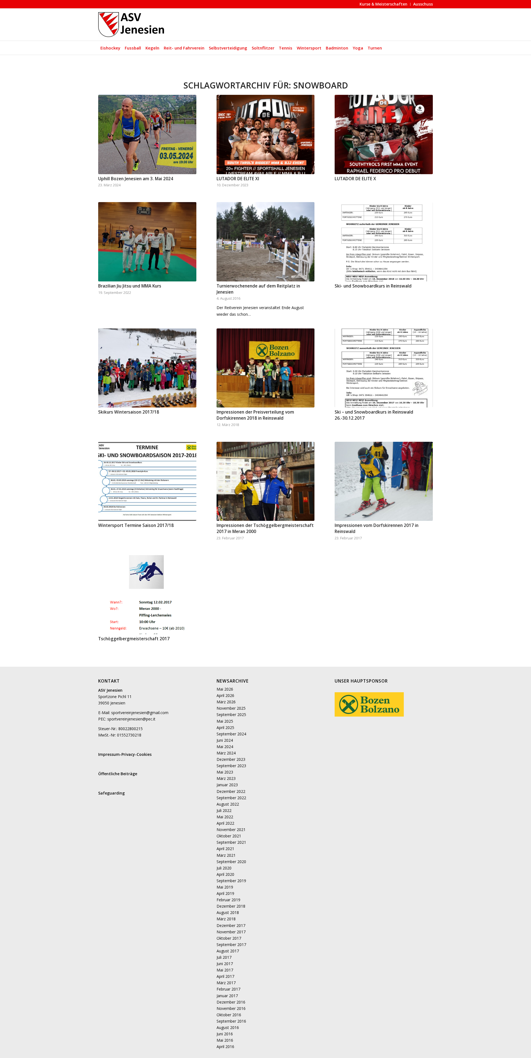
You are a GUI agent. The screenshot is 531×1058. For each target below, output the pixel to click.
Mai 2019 (225, 887)
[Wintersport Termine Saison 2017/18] (147, 481)
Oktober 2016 (229, 1014)
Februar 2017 (228, 989)
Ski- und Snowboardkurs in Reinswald (373, 286)
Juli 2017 (224, 957)
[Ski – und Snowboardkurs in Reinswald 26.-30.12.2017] (384, 368)
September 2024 (231, 733)
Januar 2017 (227, 995)
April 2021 (225, 848)
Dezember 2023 (231, 759)
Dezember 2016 (231, 1002)
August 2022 (228, 804)
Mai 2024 (225, 746)
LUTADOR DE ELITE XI (238, 179)
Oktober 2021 (229, 835)
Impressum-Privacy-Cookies (125, 754)
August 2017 (228, 950)
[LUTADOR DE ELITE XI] (266, 134)
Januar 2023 (227, 784)
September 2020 (231, 861)
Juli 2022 (224, 810)
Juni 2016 (225, 1033)
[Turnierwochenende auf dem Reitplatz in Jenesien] (266, 241)
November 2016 (231, 1008)
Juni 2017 (225, 963)
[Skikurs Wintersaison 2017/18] (147, 368)
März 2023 (226, 778)
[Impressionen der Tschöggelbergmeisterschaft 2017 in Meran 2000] (266, 481)
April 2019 (225, 893)
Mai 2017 (225, 970)
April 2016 (225, 1046)
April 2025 (225, 727)
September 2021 (231, 842)
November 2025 (231, 708)
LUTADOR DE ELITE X (355, 179)
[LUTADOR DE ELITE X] (384, 134)
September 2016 (231, 1021)
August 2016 (228, 1027)
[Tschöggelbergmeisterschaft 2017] (147, 594)
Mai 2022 (225, 816)
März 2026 (226, 701)
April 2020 (225, 874)
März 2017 (226, 982)
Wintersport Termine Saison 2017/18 (136, 525)
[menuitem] (383, 4)
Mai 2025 (225, 721)
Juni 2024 (225, 740)
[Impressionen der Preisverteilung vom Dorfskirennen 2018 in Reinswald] (266, 368)
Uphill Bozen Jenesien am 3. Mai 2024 (135, 179)
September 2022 (231, 797)
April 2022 (225, 823)
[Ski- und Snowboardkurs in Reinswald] (384, 241)
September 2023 (231, 765)
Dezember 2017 (231, 925)
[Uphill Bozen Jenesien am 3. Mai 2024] (147, 134)
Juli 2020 (224, 868)
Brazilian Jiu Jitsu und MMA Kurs (129, 286)
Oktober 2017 (229, 938)
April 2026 (225, 695)
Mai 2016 (225, 1040)
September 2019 (231, 880)
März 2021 (226, 855)
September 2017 (231, 944)
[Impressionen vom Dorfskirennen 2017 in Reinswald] (384, 481)
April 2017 (225, 976)
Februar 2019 (228, 899)
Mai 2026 (225, 689)
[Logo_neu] (131, 25)
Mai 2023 (225, 772)
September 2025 (231, 714)
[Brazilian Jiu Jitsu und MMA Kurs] (147, 241)
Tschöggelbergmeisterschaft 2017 (134, 639)
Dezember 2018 (231, 906)
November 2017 (231, 931)
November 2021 (231, 829)
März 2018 (226, 918)
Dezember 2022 (231, 791)
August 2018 (228, 912)
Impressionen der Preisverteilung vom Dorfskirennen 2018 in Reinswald (255, 415)
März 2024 (226, 753)
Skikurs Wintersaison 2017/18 (128, 412)
